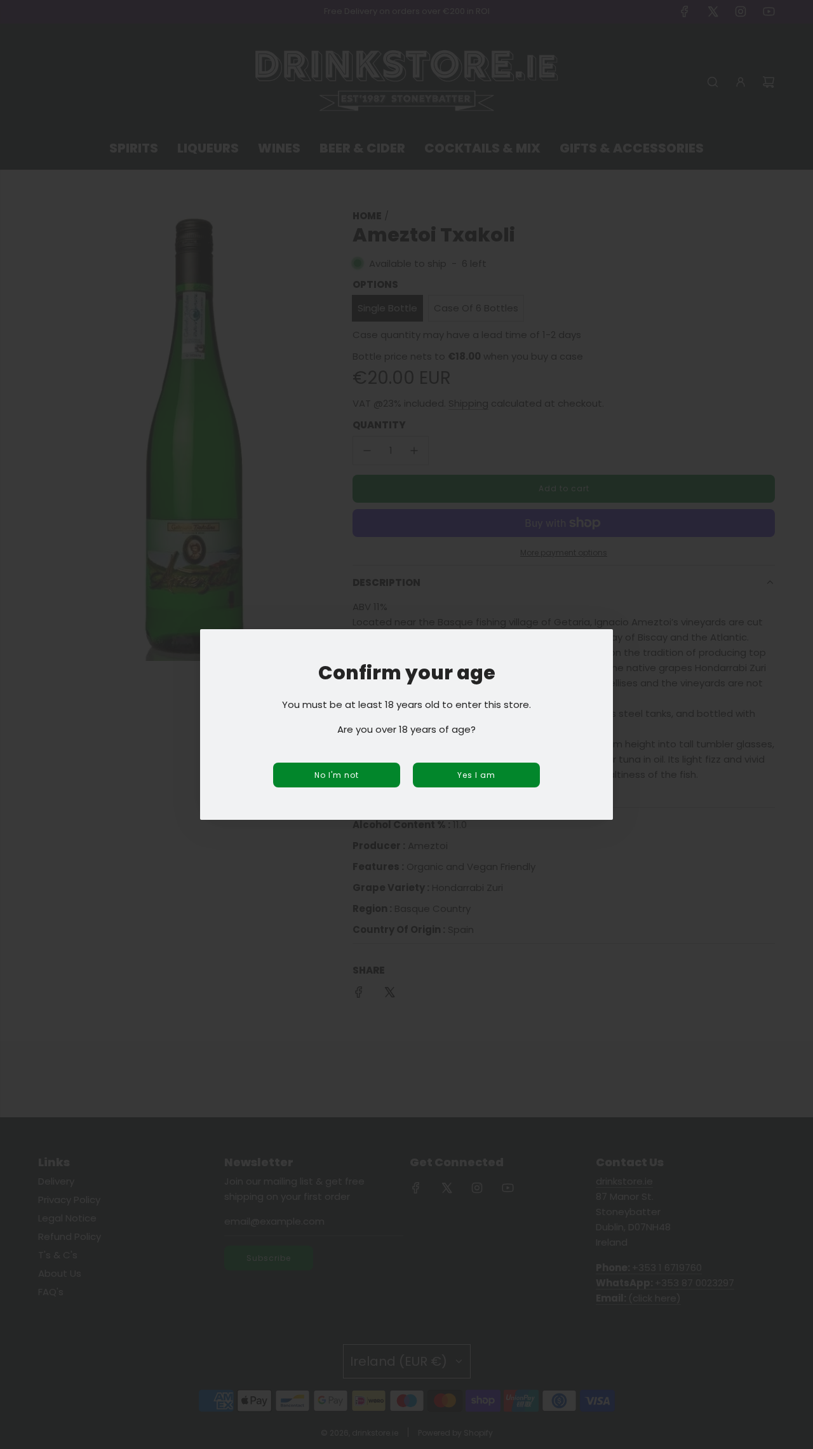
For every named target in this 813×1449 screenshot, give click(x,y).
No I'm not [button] (336, 775)
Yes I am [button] (476, 775)
